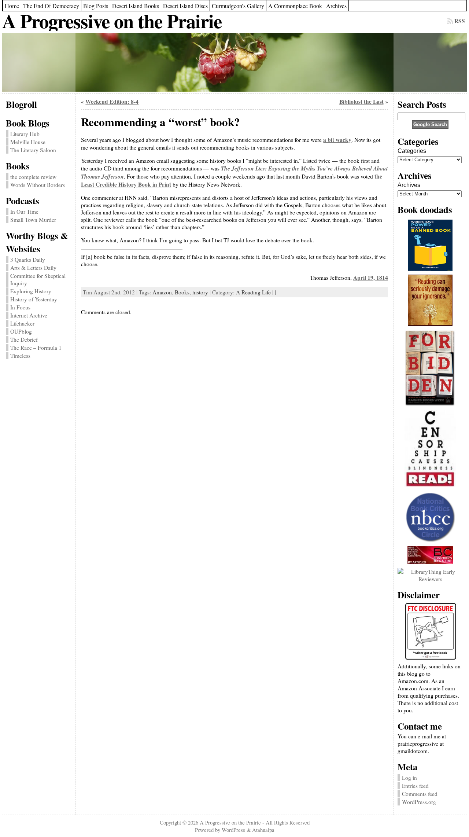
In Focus (20, 307)
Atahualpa (263, 829)
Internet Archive (28, 315)
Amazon (162, 292)
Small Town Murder (33, 219)
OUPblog (21, 331)
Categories (412, 151)
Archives (409, 185)
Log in (409, 777)
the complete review (33, 176)
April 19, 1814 (370, 278)
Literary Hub (25, 133)
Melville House (27, 142)
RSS (459, 21)
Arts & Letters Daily (33, 267)
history (200, 292)
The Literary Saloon (33, 150)
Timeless (20, 355)
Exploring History (30, 291)
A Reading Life (253, 292)
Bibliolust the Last (361, 102)
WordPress (233, 829)
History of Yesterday (33, 299)
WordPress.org (419, 801)
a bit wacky (337, 140)
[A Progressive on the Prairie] (234, 62)
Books (182, 292)
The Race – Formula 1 (36, 347)
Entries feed (415, 785)
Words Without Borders (37, 184)
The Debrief (24, 339)
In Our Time (24, 211)
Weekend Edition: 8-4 (112, 102)
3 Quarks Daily (27, 259)
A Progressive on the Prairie (112, 21)
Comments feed (419, 793)
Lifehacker (22, 323)
